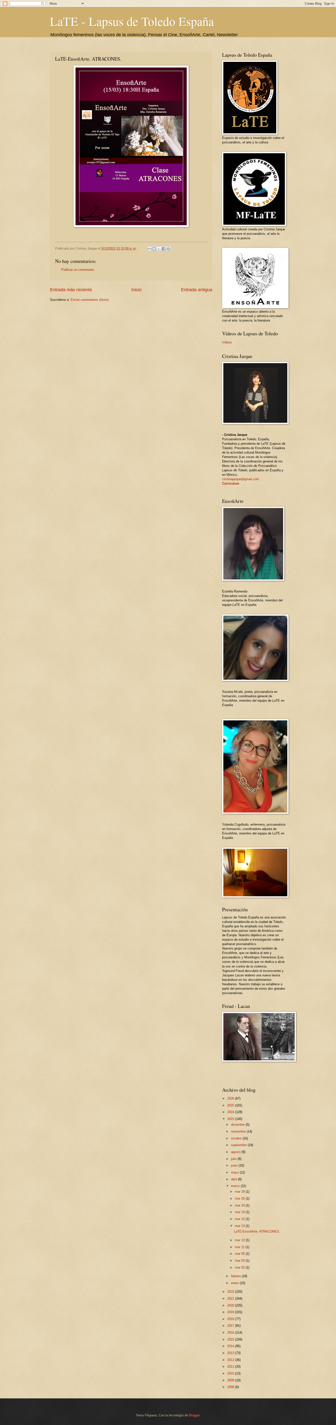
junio (235, 1165)
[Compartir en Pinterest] (168, 248)
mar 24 (240, 1205)
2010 (231, 1373)
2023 (231, 1119)
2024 (231, 1112)
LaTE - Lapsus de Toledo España (132, 21)
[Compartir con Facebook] (163, 248)
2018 (231, 1319)
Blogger (194, 1415)
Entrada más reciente (71, 289)
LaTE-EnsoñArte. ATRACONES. (257, 1231)
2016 (231, 1332)
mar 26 (240, 1198)
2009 (231, 1380)
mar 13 (240, 1226)
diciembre (238, 1124)
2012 (231, 1360)
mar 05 (240, 1253)
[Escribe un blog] (154, 248)
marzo (236, 1186)
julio (234, 1159)
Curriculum (230, 483)
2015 (231, 1339)
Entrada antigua (196, 289)
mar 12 (240, 1240)
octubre (237, 1138)
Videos (227, 342)
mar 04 (240, 1260)
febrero (236, 1276)
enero (235, 1283)
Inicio (136, 289)
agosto (236, 1152)
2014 (231, 1346)
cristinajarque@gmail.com (240, 479)
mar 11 (240, 1247)
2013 (231, 1353)
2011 (231, 1366)
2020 (231, 1305)
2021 (231, 1298)
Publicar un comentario (77, 269)
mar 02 (240, 1267)
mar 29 (240, 1191)
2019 (231, 1312)
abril (234, 1179)
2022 (231, 1291)
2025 (231, 1105)
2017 (231, 1325)
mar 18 (240, 1212)
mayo (235, 1172)
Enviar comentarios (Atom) (90, 300)
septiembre (239, 1145)
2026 (231, 1098)
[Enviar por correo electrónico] (149, 248)
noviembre (239, 1131)
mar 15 (240, 1219)
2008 (231, 1387)
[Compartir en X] (158, 248)
